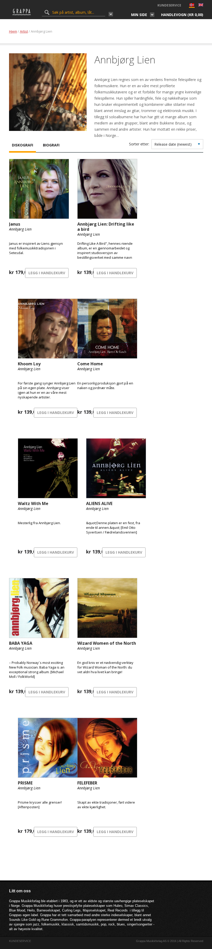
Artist (24, 31)
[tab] (22, 145)
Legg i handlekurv (46, 272)
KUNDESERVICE (169, 5)
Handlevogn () (182, 14)
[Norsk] (192, 6)
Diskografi (22, 145)
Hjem (13, 31)
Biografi (51, 145)
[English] (201, 5)
